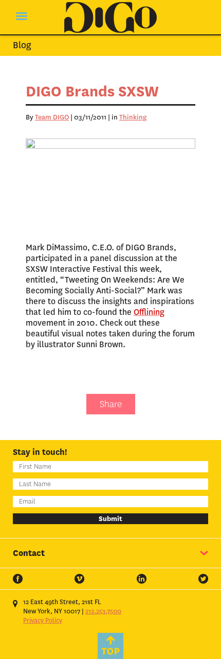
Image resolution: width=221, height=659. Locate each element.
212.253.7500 (103, 611)
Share (111, 404)
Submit (110, 518)
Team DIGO (52, 117)
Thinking (132, 117)
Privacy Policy (42, 620)
